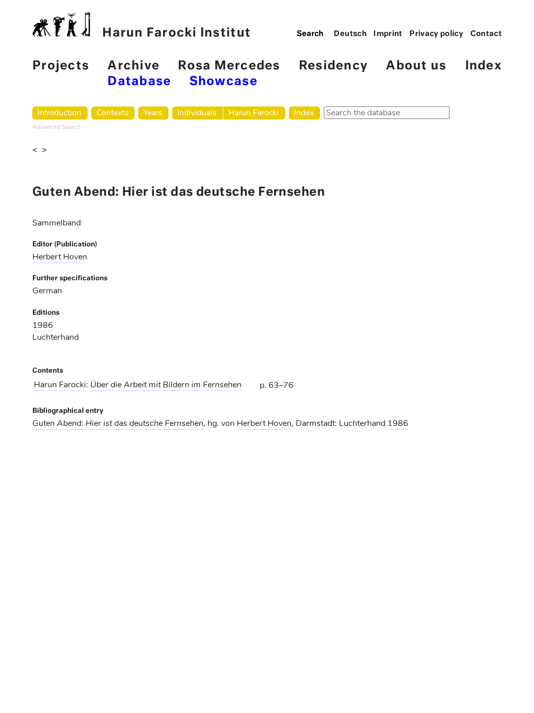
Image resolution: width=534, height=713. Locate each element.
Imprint (388, 34)
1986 (42, 325)
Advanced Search (56, 127)
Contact (486, 34)
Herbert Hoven (59, 257)
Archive (133, 66)
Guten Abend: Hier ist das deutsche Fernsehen (117, 423)
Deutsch (350, 34)
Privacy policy (436, 34)
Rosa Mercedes (229, 66)
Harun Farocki (253, 112)
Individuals (196, 112)
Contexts (112, 112)
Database (139, 82)
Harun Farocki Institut (176, 33)
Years (152, 112)
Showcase (223, 82)
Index (483, 66)
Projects (60, 66)
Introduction (59, 112)
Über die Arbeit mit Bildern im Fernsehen (165, 384)
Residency (333, 66)
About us (416, 66)
